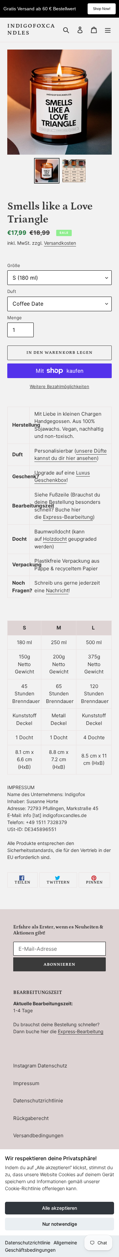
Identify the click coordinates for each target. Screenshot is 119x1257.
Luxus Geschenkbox (62, 477)
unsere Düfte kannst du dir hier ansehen (70, 455)
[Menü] (108, 30)
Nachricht (57, 590)
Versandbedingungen (38, 1135)
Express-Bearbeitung (68, 517)
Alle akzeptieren (59, 1208)
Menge (14, 317)
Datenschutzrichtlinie (27, 1242)
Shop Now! (101, 9)
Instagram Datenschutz (40, 1065)
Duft (11, 291)
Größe (13, 265)
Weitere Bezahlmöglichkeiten (59, 386)
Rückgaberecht (31, 1118)
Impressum (26, 1083)
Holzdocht (55, 539)
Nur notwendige (59, 1224)
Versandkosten (60, 243)
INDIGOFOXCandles (31, 30)
